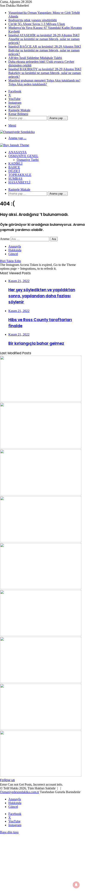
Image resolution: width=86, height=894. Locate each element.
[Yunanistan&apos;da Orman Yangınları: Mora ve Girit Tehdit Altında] (40, 400)
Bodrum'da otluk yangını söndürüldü (32, 20)
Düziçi (14, 171)
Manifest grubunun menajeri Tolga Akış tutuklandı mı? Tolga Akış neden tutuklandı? (44, 82)
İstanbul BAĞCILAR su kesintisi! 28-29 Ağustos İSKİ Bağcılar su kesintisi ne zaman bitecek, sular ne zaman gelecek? (44, 50)
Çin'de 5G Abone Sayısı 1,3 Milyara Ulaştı (36, 24)
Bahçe (14, 167)
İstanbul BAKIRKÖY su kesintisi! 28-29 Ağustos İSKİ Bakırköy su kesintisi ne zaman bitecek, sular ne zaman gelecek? (44, 72)
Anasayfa (17, 152)
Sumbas (15, 178)
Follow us (7, 780)
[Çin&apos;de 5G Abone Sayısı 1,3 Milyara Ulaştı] (40, 494)
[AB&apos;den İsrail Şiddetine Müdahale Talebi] (40, 682)
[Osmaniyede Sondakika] (17, 132)
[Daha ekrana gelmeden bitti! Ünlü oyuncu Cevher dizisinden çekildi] (40, 728)
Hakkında (14, 250)
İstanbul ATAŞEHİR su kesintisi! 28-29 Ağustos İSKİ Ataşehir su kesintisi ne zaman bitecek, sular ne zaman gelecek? (44, 39)
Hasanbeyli (19, 182)
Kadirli (15, 163)
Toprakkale (19, 175)
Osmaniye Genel (23, 156)
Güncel (13, 254)
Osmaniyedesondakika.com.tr (19, 792)
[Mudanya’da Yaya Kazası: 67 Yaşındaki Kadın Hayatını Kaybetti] (40, 541)
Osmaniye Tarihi (28, 160)
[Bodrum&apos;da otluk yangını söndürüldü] (40, 447)
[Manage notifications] (76, 884)
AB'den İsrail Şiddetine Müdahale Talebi (35, 58)
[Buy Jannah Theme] (14, 145)
